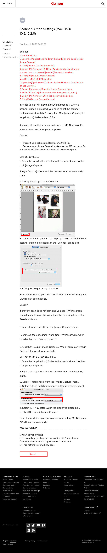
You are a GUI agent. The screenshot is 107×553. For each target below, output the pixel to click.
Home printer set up (30, 480)
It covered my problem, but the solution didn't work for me (49, 438)
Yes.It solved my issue (32, 434)
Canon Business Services (93, 480)
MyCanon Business (30, 491)
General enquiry (29, 510)
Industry (46, 482)
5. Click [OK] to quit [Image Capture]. (37, 99)
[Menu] (103, 3)
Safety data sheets (30, 494)
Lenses (66, 482)
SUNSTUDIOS (89, 499)
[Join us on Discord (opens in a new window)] (33, 530)
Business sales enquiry (32, 513)
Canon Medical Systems (93, 496)
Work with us (8, 491)
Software (46, 488)
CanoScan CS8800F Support (8, 45)
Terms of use (42, 541)
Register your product (31, 485)
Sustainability (8, 488)
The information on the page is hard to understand (46, 441)
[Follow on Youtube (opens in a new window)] (38, 525)
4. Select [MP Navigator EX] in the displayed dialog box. (46, 96)
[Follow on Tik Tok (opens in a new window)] (33, 525)
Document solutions (51, 480)
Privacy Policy (30, 541)
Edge (86, 510)
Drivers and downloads (31, 482)
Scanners (67, 502)
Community (7, 496)
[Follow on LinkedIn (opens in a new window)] (28, 530)
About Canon (8, 480)
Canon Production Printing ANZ (94, 486)
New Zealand (8, 544)
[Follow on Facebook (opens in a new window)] (43, 525)
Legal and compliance (11, 494)
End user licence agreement (29, 497)
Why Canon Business (11, 482)
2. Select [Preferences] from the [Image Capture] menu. (46, 89)
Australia (13, 541)
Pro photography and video (71, 495)
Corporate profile (9, 485)
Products (46, 485)
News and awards (9, 499)
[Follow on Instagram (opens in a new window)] (28, 525)
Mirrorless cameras (71, 480)
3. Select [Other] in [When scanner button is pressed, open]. (48, 92)
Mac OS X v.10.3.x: (28, 55)
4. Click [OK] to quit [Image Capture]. (37, 75)
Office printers (69, 491)
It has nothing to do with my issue (38, 445)
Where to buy (28, 516)
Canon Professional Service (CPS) (91, 492)
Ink (65, 488)
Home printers (69, 485)
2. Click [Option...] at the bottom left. (37, 65)
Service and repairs (30, 488)
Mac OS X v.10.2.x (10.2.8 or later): (36, 79)
